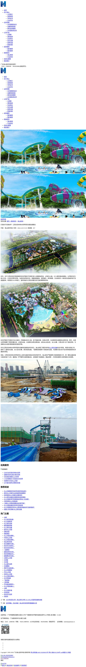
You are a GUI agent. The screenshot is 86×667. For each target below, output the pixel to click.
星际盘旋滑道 (8, 525)
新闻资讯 (6, 53)
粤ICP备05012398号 (55, 652)
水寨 (5, 588)
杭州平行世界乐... (9, 545)
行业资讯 (10, 57)
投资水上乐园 (8, 574)
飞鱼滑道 (6, 580)
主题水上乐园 (8, 558)
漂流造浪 (10, 36)
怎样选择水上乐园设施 (10, 501)
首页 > (9, 221)
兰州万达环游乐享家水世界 (12, 472)
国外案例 (10, 50)
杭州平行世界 (8, 594)
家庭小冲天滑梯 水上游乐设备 (13, 509)
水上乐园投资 (8, 521)
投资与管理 (7, 59)
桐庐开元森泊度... (9, 568)
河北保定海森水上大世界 (11, 476)
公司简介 (10, 14)
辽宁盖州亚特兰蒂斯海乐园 (12, 482)
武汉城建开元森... (9, 543)
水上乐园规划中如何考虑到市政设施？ (15, 491)
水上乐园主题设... (9, 576)
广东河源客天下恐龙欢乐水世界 (13, 478)
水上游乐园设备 (8, 519)
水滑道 (6, 560)
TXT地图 (68, 652)
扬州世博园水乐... (9, 554)
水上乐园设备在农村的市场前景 (13, 505)
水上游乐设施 (8, 523)
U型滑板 (6, 582)
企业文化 (10, 20)
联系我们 (6, 61)
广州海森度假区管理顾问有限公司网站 (15, 643)
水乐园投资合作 (12, 30)
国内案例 (10, 48)
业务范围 (6, 22)
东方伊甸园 (7, 578)
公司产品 (6, 32)
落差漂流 (6, 533)
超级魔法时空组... (9, 556)
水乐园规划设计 (12, 24)
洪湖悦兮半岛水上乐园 (10, 480)
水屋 (5, 517)
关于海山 (6, 12)
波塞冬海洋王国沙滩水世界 (12, 474)
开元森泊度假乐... (9, 584)
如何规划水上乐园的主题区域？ (13, 495)
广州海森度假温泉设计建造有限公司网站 (16, 647)
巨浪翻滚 (6, 566)
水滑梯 (9, 34)
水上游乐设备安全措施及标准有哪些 (15, 497)
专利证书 (10, 18)
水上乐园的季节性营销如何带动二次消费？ (17, 499)
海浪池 (6, 596)
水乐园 (6, 562)
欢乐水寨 (10, 40)
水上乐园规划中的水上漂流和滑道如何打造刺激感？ (19, 507)
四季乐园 (10, 42)
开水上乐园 (7, 572)
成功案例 (6, 46)
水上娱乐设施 (8, 564)
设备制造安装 (11, 26)
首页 (5, 10)
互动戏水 (10, 38)
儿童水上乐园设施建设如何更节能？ (15, 503)
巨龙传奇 (6, 592)
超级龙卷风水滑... (9, 552)
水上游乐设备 (53, 347)
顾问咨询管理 (11, 28)
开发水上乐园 (8, 537)
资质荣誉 (10, 16)
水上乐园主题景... (9, 535)
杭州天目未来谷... (9, 547)
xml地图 (63, 652)
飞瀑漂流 (6, 550)
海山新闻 (10, 55)
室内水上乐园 (8, 529)
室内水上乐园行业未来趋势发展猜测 (15, 493)
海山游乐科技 (8, 541)
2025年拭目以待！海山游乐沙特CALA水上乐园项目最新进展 (24, 599)
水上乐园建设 (8, 570)
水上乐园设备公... (9, 586)
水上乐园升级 (8, 590)
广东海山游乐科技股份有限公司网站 (15, 645)
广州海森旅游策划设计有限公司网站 (15, 649)
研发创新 (10, 44)
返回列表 (3, 219)
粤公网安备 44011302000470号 (39, 652)
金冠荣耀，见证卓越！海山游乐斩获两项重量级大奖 (21, 603)
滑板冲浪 (6, 531)
